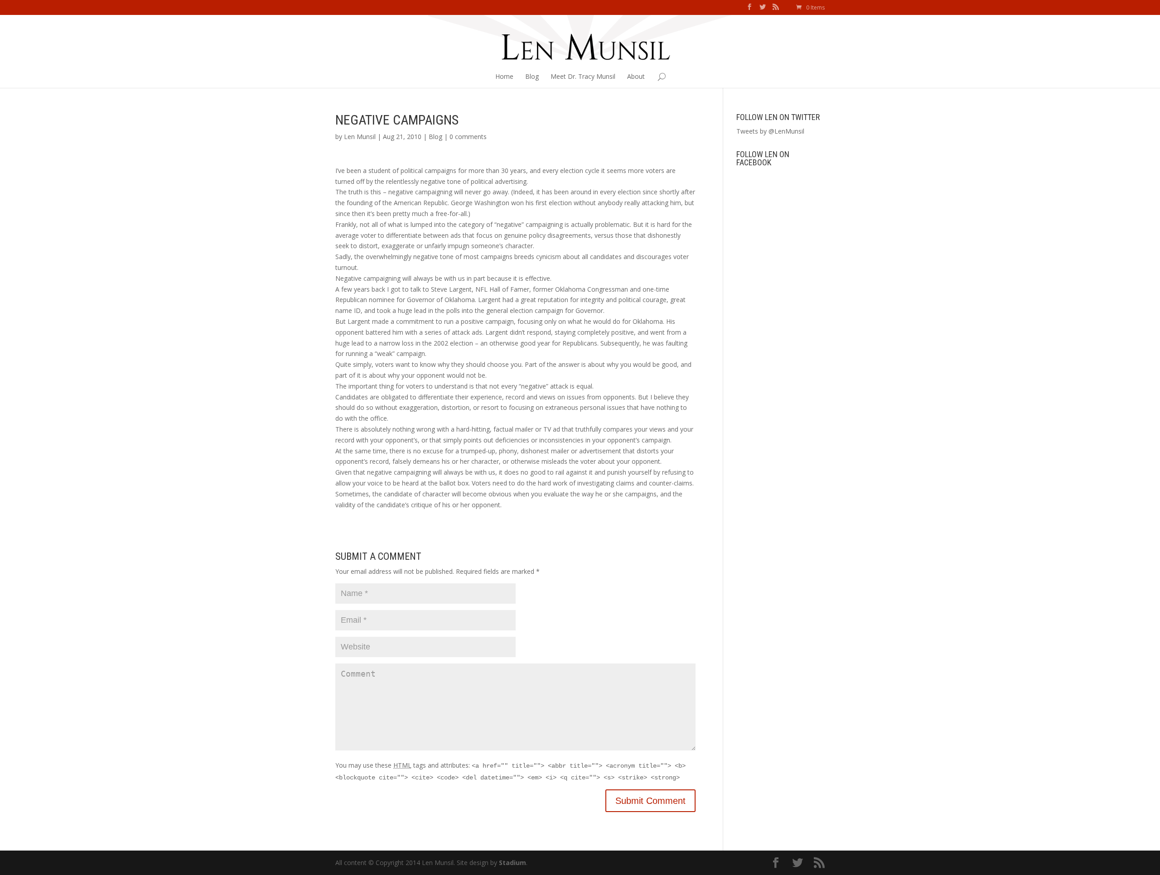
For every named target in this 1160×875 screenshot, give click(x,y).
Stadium (512, 862)
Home (504, 76)
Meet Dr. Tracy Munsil (583, 76)
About (636, 76)
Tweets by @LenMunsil (770, 131)
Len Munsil (360, 136)
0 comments (468, 136)
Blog (532, 76)
